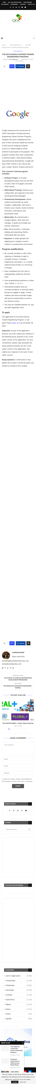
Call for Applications (14, 2)
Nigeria (19, 1004)
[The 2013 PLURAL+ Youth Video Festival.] (18, 709)
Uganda (19, 1019)
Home (4, 2)
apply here (16, 323)
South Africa (19, 1000)
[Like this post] (12, 66)
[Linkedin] (16, 7)
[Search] (34, 38)
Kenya (19, 1009)
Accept (15, 1082)
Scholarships (27, 2)
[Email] (25, 7)
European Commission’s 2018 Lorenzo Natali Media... (15, 1062)
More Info (23, 1082)
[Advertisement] (18, 28)
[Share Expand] (28, 66)
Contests (23, 4)
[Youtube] (22, 7)
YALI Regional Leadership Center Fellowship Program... (16, 1049)
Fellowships (5, 4)
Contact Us (31, 4)
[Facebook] (10, 7)
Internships (14, 4)
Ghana (19, 1014)
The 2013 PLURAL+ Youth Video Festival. (18, 723)
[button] (3, 714)
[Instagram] (19, 7)
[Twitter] (13, 7)
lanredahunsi (13, 59)
